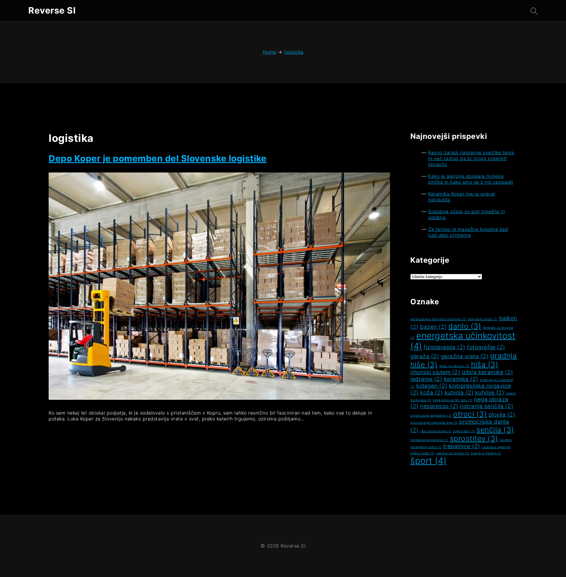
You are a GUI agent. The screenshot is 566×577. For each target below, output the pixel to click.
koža (431, 392)
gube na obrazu (454, 366)
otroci (470, 414)
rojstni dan (464, 431)
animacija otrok (483, 319)
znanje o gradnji (486, 453)
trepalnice (461, 446)
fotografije (486, 347)
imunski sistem (435, 372)
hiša (484, 364)
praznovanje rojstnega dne (434, 423)
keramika (461, 379)
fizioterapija (444, 347)
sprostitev (474, 438)
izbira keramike (487, 372)
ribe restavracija (435, 431)
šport (428, 461)
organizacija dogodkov (431, 415)
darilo (464, 326)
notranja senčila (486, 406)
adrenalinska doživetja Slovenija (438, 319)
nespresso (439, 406)
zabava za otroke (452, 453)
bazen (433, 326)
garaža (424, 356)
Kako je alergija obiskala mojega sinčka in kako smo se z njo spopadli (470, 179)
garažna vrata (465, 356)
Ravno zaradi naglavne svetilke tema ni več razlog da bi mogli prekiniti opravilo (471, 158)
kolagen (431, 385)
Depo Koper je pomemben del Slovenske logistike (157, 158)
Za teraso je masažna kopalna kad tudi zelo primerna (468, 232)
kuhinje (489, 392)
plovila (502, 414)
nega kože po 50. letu (453, 400)
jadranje (426, 379)
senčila (495, 429)
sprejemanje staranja (429, 440)
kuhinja (459, 392)
